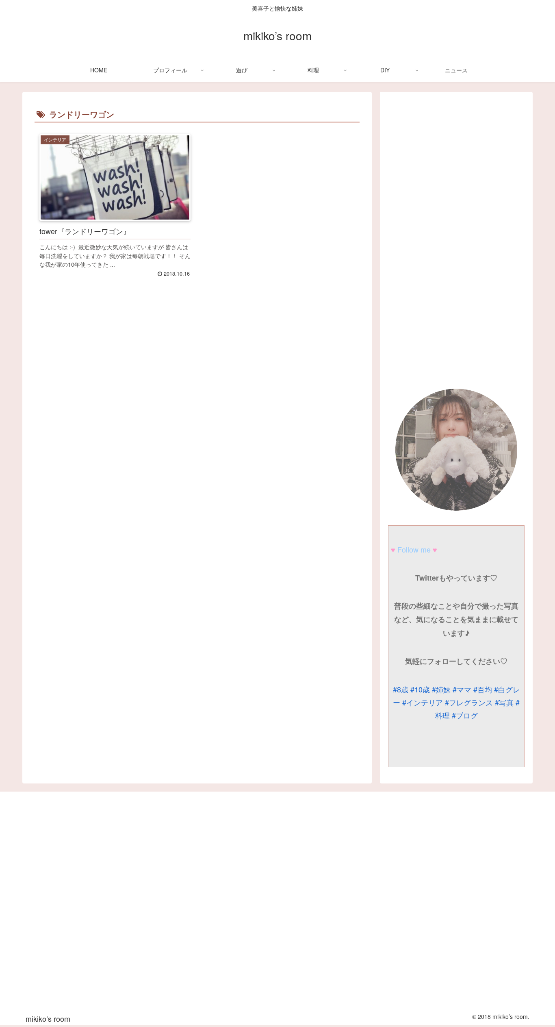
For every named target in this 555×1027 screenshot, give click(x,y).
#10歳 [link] (420, 689)
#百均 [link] (482, 689)
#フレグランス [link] (469, 702)
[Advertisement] (197, 408)
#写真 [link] (504, 702)
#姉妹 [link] (441, 689)
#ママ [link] (462, 689)
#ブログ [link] (465, 715)
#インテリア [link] (422, 702)
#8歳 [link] (400, 689)
